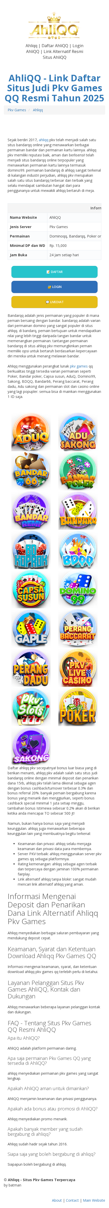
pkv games (79, 366)
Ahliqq (38, 109)
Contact (72, 1200)
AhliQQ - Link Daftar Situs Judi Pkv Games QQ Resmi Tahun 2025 (54, 88)
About (57, 1200)
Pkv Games (17, 109)
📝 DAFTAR (54, 272)
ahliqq (43, 139)
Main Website (94, 1200)
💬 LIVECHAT (55, 302)
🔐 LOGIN (55, 287)
